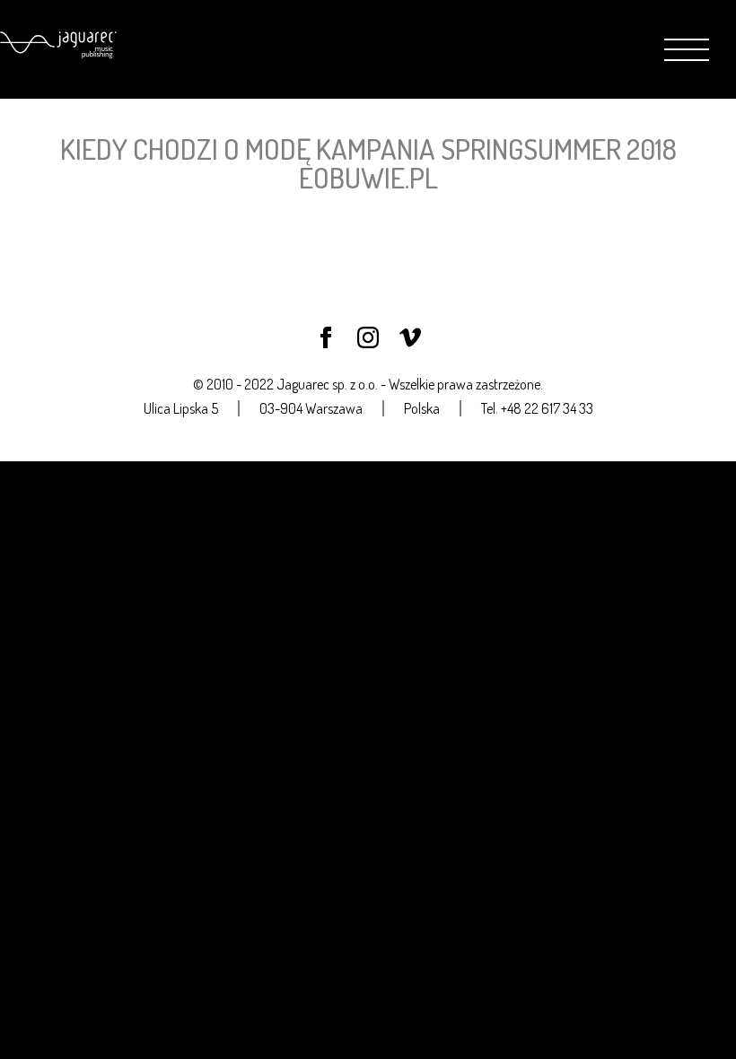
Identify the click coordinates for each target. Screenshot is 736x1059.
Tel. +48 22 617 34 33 (537, 408)
